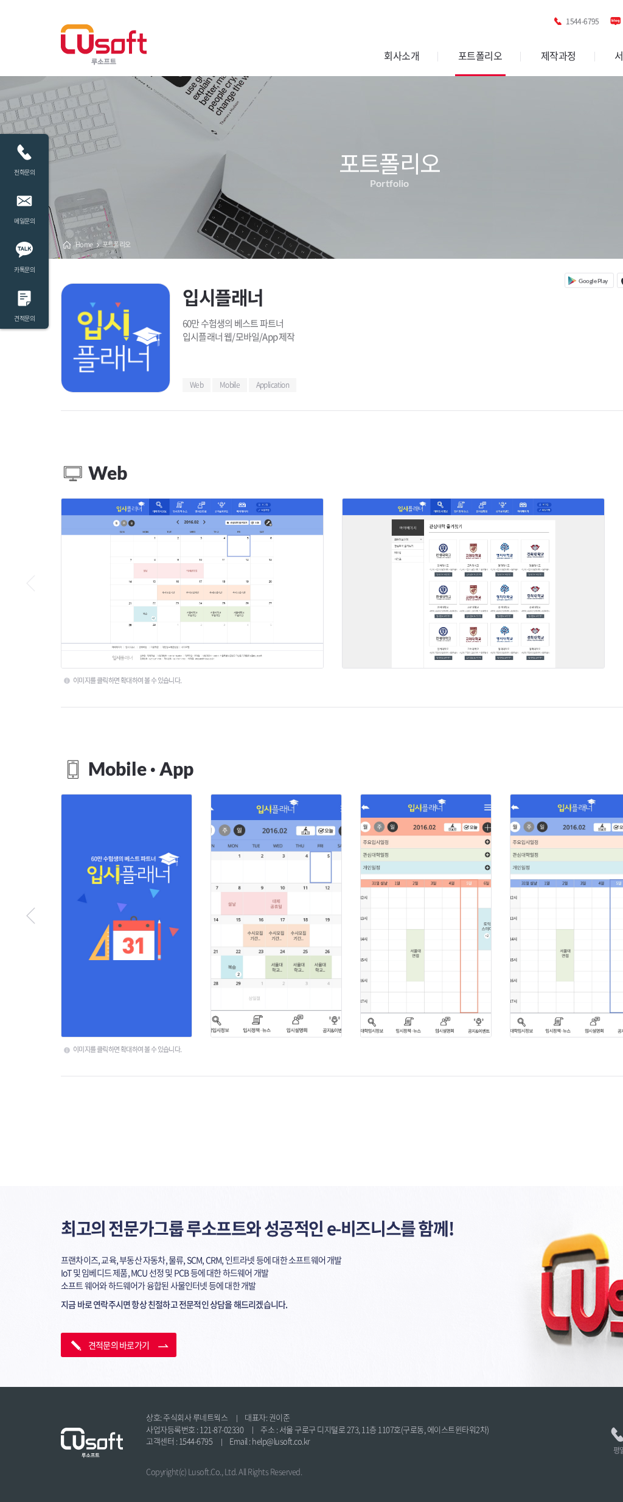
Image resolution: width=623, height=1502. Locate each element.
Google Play (593, 280)
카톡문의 (24, 269)
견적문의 (24, 318)
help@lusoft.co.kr (281, 1441)
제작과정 (558, 55)
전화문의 (24, 172)
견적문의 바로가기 (119, 1345)
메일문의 (24, 220)
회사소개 (401, 55)
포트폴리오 (480, 55)
